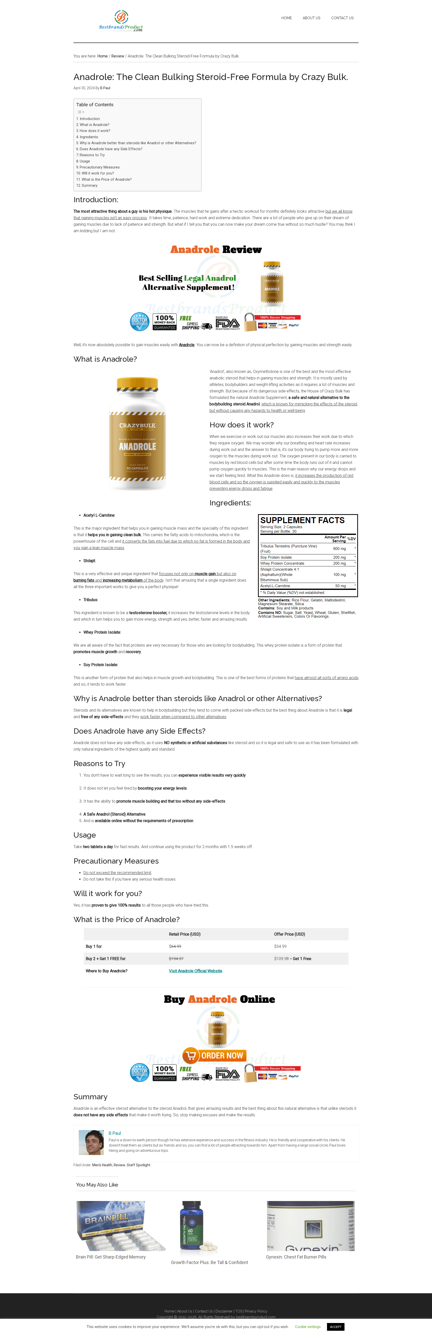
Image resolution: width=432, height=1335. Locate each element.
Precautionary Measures (100, 167)
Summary (90, 185)
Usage (85, 161)
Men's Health (102, 1165)
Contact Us (204, 1311)
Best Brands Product (121, 21)
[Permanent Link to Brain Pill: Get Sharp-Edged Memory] (121, 1204)
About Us (185, 1311)
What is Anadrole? (95, 125)
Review (119, 1165)
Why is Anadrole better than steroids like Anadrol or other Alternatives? (138, 143)
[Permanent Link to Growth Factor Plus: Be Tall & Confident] (196, 1204)
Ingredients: (89, 137)
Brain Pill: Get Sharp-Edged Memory (111, 1257)
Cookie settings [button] (308, 1327)
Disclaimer (224, 1311)
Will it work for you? (98, 173)
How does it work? (95, 131)
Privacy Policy (256, 1311)
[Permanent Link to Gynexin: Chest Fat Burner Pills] (311, 1204)
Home (169, 1311)
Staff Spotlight (138, 1165)
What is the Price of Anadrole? (107, 179)
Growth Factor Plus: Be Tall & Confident (209, 1262)
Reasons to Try (92, 155)
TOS (238, 1311)
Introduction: (90, 119)
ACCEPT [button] (336, 1327)
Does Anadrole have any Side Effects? (111, 149)
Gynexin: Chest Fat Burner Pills (296, 1257)
